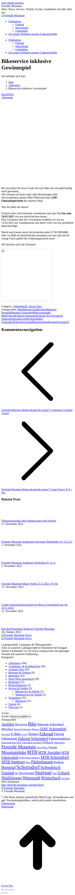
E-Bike (16, 734)
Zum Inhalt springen (12, 2)
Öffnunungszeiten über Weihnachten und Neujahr (28, 520)
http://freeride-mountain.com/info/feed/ (22, 784)
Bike (20, 309)
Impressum (7, 806)
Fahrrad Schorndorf (26, 315)
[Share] (6, 889)
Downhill (5, 734)
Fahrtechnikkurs (59, 738)
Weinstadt (31, 777)
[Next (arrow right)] (6, 892)
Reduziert (13, 682)
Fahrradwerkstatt (23, 322)
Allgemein (7, 97)
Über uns (13, 707)
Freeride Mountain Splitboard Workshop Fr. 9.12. (28, 562)
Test (54, 773)
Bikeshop (41, 309)
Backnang (21, 724)
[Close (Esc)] (2, 889)
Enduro (33, 734)
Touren (12, 704)
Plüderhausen (42, 762)
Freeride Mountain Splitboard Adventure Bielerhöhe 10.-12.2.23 (36, 541)
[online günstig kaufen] (16, 635)
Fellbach (48, 742)
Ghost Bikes (42, 747)
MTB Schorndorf (55, 757)
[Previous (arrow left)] (2, 892)
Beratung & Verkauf (19, 672)
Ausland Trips (16, 669)
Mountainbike (40, 322)
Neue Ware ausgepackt (21, 678)
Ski (16, 773)
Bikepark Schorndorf (50, 724)
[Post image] (11, 517)
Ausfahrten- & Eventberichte (24, 666)
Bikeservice (29, 309)
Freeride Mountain (18, 746)
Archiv (5, 716)
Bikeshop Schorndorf (22, 312)
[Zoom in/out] (13, 889)
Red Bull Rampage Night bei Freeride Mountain (28, 628)
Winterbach (51, 777)
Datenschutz (8, 803)
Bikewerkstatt (41, 312)
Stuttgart (43, 772)
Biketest (36, 729)
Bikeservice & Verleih (27, 691)
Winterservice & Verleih (28, 694)
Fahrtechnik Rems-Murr (11, 743)
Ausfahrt (7, 724)
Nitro (27, 762)
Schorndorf (63, 322)
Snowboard (26, 773)
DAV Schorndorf (53, 729)
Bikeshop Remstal (22, 729)
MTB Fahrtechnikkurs (29, 757)
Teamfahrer (14, 697)
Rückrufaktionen (17, 685)
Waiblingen (11, 777)
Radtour (59, 762)
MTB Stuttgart (13, 762)
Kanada (52, 747)
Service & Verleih (18, 688)
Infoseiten (13, 675)
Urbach (64, 772)
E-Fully (25, 734)
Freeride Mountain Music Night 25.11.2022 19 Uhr (29, 583)
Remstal (52, 322)
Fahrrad (11, 315)
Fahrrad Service (45, 315)
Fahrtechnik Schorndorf (32, 743)
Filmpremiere (59, 743)
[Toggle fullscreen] (9, 889)
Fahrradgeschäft (19, 318)
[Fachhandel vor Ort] (16, 638)
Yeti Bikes (65, 778)
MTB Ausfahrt (49, 752)
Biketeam (20, 700)
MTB (32, 752)
